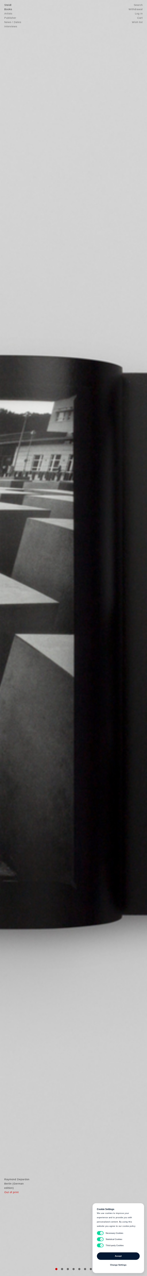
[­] (11, 637)
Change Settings (118, 1265)
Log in (139, 13)
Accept (118, 1256)
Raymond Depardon (16, 1179)
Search (138, 5)
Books (8, 9)
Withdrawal (136, 9)
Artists (8, 13)
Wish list (137, 22)
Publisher (10, 17)
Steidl (7, 5)
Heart (51, 638)
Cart (140, 17)
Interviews (10, 26)
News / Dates (12, 22)
